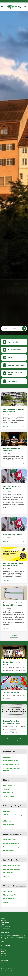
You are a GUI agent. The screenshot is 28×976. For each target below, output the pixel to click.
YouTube (5, 951)
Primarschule (8, 793)
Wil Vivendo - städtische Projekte (11, 769)
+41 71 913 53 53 (5, 926)
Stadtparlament (8, 873)
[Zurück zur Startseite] (14, 6)
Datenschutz (4, 970)
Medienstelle (4, 960)
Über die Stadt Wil (9, 895)
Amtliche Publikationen (11, 865)
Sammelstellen (8, 825)
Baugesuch (7, 757)
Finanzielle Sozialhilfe (11, 843)
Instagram (5, 950)
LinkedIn (5, 953)
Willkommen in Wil (9, 899)
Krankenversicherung (11, 847)
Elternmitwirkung (9, 785)
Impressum (4, 963)
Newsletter (4, 958)
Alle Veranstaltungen (14, 740)
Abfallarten (7, 811)
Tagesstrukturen (9, 796)
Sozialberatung (8, 850)
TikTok (4, 955)
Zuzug (5, 902)
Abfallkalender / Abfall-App (12, 815)
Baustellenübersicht (10, 761)
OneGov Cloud (5, 969)
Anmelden (11, 970)
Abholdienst (7, 821)
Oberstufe (6, 789)
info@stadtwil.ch (5, 928)
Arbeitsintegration (9, 839)
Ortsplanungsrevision (11, 764)
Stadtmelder (7, 891)
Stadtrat (6, 876)
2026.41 (11, 969)
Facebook (5, 948)
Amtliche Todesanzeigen (12, 869)
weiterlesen (6, 426)
